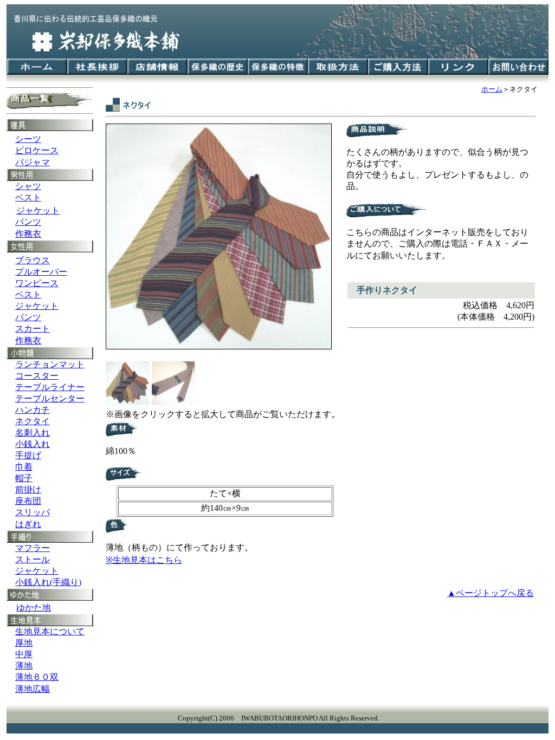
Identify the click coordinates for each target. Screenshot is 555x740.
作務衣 (28, 233)
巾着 (24, 466)
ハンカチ (32, 409)
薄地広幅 (32, 688)
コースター (37, 375)
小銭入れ (32, 444)
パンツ (28, 221)
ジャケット (37, 305)
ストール (32, 559)
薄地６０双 (37, 676)
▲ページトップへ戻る (490, 593)
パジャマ (32, 162)
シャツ (28, 186)
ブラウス (32, 260)
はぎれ (28, 524)
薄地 (24, 665)
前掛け (28, 489)
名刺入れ (32, 432)
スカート (32, 328)
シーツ (28, 139)
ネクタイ (32, 421)
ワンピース (37, 283)
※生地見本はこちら (144, 559)
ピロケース (37, 150)
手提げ (28, 455)
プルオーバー (41, 271)
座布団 (28, 500)
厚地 (24, 642)
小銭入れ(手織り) (48, 582)
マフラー (32, 548)
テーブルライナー (50, 387)
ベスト (28, 197)
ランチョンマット (50, 364)
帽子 (24, 478)
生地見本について (50, 631)
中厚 (24, 654)
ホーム (491, 89)
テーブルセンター (50, 398)
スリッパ (32, 512)
